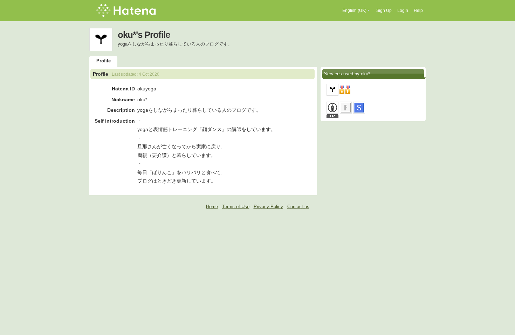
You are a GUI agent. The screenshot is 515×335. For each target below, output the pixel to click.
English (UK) (354, 10)
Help (418, 10)
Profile (103, 60)
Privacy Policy (268, 206)
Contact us (298, 206)
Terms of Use (235, 206)
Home (212, 206)
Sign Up (384, 10)
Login (402, 10)
